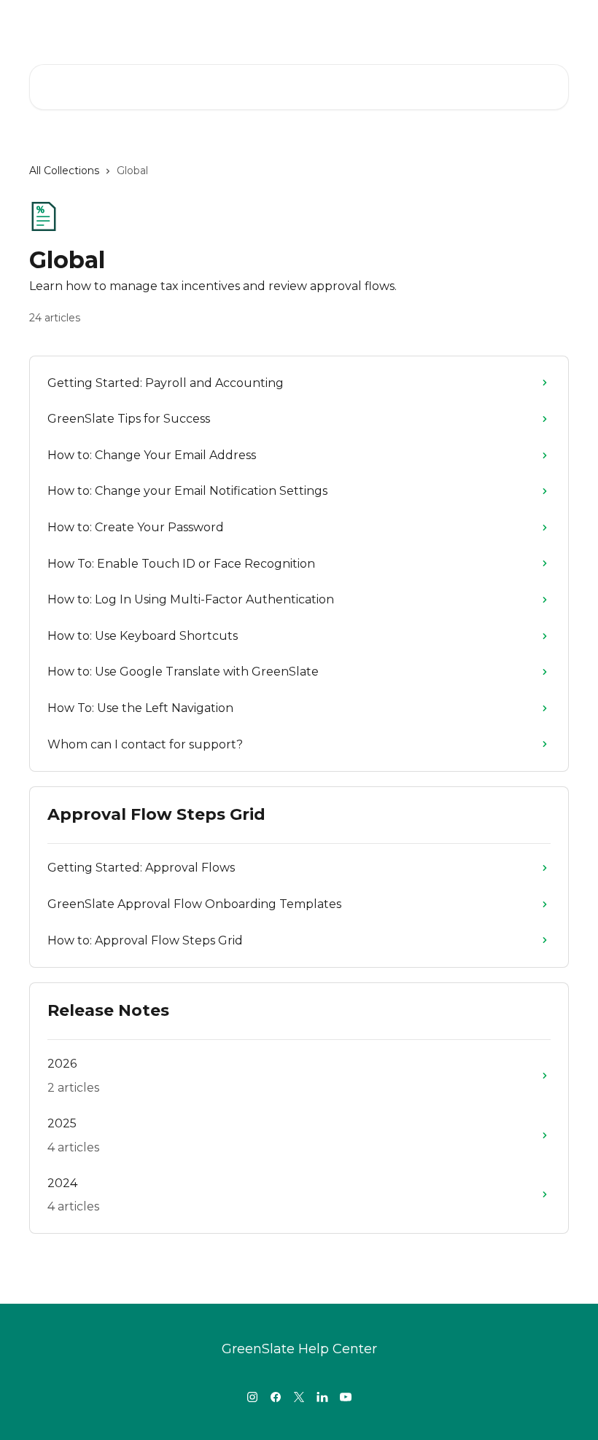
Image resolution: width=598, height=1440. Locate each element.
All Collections (64, 170)
